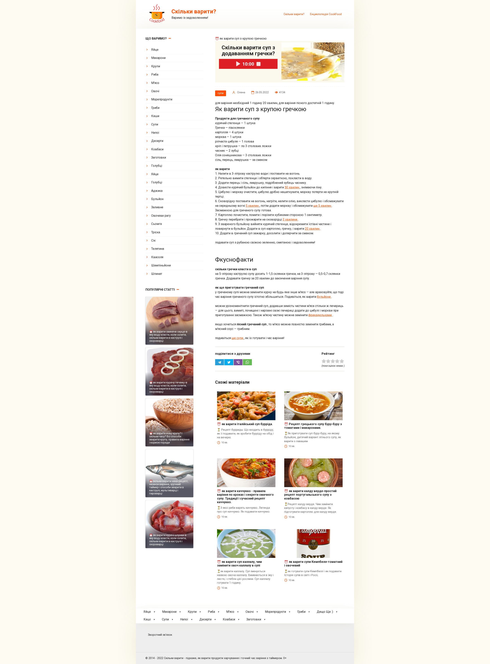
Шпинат (156, 274)
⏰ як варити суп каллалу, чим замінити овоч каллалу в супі (239, 563)
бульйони (324, 297)
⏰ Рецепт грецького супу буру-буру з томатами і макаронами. (313, 426)
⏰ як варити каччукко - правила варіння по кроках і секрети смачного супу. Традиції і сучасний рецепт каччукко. (245, 496)
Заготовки (158, 157)
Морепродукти (161, 99)
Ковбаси (157, 149)
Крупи (155, 66)
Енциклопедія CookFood (326, 14)
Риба (154, 74)
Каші (147, 619)
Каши (155, 116)
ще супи (238, 338)
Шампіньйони (161, 265)
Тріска (155, 232)
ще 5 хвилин (322, 206)
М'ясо (155, 83)
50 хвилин (292, 187)
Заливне (157, 207)
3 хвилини (290, 219)
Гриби (155, 108)
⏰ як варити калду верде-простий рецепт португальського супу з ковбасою (310, 494)
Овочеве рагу (161, 215)
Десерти (157, 141)
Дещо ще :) (325, 612)
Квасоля (157, 257)
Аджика (157, 191)
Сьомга (156, 224)
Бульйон (157, 199)
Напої (155, 132)
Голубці (156, 166)
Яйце (154, 49)
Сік (153, 240)
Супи (154, 124)
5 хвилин (252, 206)
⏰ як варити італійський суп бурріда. (245, 424)
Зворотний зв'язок (160, 634)
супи (221, 93)
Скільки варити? (294, 14)
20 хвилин (312, 228)
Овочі (155, 91)
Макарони (158, 58)
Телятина (157, 249)
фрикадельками (320, 315)
